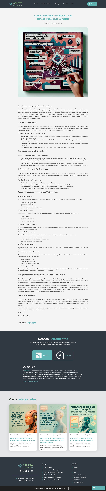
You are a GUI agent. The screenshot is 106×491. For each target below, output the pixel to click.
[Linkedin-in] (29, 471)
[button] (28, 323)
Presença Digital (45, 4)
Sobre (36, 4)
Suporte (65, 4)
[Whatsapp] (32, 471)
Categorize (27, 371)
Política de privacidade (59, 488)
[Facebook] (21, 471)
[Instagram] (23, 471)
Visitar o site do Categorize (30, 381)
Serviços (57, 4)
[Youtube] (26, 471)
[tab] (42, 355)
